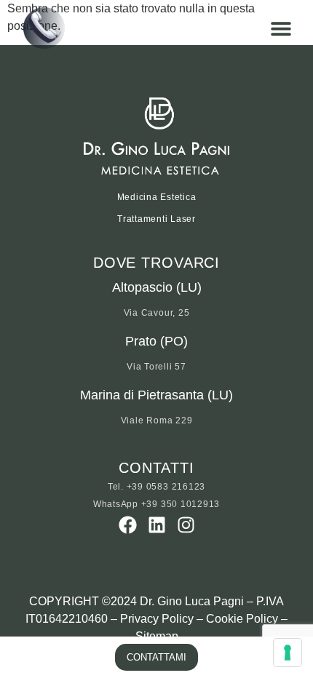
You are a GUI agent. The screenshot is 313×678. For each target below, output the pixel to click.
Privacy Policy (157, 619)
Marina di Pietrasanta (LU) (156, 395)
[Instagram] (186, 525)
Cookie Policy (242, 619)
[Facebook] (128, 525)
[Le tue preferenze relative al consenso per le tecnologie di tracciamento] (287, 652)
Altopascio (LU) (157, 287)
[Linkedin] (157, 525)
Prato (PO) (156, 341)
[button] (280, 28)
